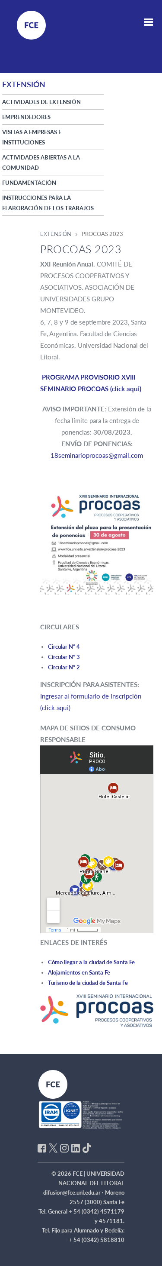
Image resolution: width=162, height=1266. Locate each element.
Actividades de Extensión (41, 101)
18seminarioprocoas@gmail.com (97, 455)
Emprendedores (26, 116)
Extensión (55, 233)
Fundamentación (29, 182)
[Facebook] (42, 1147)
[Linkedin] (75, 1147)
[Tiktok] (87, 1147)
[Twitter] (53, 1147)
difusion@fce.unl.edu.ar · (74, 1192)
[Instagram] (64, 1147)
